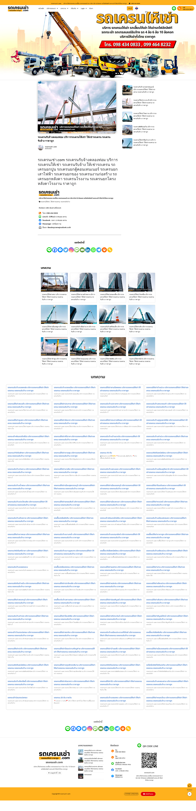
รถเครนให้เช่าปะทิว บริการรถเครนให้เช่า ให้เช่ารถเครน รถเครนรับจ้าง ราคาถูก (27, 650)
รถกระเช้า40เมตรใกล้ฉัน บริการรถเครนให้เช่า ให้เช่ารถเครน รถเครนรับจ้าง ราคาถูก (121, 519)
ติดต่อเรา (189, 790)
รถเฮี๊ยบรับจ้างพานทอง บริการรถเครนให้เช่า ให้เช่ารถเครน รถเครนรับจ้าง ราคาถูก (74, 601)
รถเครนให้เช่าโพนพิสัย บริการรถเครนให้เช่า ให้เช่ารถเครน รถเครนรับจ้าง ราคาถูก (74, 617)
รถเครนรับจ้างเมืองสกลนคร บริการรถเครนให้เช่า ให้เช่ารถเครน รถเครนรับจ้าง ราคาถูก (166, 519)
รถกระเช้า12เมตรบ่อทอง (17, 697)
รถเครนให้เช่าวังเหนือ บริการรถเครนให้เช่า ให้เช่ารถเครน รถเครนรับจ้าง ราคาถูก (141, 297)
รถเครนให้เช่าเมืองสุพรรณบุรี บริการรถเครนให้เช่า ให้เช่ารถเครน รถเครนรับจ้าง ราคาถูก (74, 487)
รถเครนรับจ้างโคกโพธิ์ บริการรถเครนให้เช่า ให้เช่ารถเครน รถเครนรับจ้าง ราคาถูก (28, 683)
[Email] (82, 249)
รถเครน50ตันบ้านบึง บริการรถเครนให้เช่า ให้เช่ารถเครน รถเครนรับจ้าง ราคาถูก (28, 585)
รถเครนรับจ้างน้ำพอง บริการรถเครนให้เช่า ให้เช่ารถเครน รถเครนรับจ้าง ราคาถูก (29, 487)
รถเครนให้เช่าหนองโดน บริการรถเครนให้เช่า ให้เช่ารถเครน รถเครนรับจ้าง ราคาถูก (166, 699)
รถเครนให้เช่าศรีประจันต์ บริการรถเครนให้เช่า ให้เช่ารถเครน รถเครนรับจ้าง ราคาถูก (121, 617)
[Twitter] (65, 249)
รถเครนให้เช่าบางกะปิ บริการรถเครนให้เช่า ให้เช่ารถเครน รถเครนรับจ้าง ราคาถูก (144, 102)
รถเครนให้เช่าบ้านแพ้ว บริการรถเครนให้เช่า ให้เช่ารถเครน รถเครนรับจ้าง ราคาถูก (120, 650)
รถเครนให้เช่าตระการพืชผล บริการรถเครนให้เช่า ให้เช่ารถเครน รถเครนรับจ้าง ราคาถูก (121, 422)
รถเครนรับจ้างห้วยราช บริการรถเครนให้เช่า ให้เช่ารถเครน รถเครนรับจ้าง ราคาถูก (28, 519)
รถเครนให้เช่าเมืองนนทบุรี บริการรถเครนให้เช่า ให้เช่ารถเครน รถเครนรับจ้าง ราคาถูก (120, 487)
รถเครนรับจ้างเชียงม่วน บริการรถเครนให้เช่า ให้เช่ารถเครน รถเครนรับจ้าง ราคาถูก (167, 552)
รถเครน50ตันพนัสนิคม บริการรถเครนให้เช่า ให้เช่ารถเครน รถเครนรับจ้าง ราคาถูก (28, 666)
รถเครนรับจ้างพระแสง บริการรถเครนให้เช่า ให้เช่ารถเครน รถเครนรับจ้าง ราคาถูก (120, 470)
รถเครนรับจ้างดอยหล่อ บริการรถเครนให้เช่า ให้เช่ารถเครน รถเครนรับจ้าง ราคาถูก (28, 389)
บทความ (63, 8)
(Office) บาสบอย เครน (123, 764)
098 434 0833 (188, 9)
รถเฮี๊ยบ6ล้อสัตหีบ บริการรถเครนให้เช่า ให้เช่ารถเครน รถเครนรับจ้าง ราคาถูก (73, 519)
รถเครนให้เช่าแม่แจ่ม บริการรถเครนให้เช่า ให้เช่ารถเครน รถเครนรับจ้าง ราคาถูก (120, 585)
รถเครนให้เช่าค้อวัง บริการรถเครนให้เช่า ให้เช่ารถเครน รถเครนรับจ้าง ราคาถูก (141, 361)
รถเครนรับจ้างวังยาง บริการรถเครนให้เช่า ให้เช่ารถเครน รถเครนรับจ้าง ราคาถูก (28, 470)
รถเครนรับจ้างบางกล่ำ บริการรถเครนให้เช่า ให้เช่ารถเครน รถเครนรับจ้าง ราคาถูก (74, 536)
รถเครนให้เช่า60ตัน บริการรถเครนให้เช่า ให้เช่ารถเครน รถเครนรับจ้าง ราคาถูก (112, 361)
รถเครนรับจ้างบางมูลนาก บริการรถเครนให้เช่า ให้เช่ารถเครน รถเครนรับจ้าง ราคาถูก (74, 552)
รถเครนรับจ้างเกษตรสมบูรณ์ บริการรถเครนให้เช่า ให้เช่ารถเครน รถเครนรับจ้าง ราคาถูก (144, 89)
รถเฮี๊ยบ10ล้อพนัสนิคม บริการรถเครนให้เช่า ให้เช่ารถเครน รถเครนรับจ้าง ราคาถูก (120, 552)
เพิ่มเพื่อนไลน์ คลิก (120, 763)
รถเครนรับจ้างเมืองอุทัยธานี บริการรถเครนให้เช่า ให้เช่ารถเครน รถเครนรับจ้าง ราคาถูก (167, 470)
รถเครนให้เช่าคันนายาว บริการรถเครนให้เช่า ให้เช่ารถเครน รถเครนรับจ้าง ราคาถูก (74, 683)
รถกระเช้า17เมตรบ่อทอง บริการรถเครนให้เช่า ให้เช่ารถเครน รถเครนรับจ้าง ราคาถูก (28, 634)
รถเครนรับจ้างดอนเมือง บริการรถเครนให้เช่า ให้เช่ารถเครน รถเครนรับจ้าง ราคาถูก (75, 389)
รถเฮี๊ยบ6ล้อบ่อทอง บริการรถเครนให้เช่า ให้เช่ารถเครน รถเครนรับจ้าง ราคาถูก (74, 568)
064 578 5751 (120, 758)
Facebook (118, 769)
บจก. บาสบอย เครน (122, 771)
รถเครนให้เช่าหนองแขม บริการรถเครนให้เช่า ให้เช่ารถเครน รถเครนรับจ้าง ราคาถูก (83, 361)
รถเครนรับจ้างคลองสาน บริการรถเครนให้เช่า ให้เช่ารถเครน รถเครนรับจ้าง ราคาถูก (167, 683)
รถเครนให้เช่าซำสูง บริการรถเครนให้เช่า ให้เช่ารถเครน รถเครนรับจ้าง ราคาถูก (54, 361)
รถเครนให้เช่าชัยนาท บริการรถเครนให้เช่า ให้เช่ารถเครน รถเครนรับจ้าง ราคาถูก (74, 422)
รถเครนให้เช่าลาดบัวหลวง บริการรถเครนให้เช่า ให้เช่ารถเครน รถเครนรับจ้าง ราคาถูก (83, 297)
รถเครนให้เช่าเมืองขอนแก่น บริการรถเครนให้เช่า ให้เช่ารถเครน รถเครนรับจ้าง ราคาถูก (167, 650)
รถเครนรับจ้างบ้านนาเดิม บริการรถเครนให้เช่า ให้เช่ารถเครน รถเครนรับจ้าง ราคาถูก (120, 438)
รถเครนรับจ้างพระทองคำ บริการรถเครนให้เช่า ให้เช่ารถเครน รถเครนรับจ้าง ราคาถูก (166, 405)
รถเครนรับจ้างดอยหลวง (18, 566)
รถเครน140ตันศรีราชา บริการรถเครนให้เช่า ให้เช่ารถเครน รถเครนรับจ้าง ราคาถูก (28, 552)
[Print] (104, 249)
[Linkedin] (87, 249)
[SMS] (76, 249)
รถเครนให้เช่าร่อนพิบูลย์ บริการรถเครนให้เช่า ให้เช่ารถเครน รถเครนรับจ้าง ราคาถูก (121, 601)
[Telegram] (98, 249)
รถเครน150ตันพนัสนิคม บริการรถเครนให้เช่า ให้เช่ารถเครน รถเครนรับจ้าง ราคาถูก (167, 454)
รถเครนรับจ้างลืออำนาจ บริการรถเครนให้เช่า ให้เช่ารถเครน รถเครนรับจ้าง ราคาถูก (83, 329)
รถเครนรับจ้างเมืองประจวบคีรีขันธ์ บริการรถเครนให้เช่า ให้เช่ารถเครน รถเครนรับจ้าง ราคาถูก (120, 634)
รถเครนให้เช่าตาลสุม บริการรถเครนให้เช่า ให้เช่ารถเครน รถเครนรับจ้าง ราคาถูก (74, 454)
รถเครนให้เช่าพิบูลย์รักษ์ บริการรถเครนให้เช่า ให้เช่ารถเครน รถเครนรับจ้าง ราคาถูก (167, 617)
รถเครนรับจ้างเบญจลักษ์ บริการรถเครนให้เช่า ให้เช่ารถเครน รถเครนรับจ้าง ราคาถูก (120, 536)
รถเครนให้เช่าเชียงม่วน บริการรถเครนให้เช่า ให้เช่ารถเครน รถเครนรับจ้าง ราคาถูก (166, 585)
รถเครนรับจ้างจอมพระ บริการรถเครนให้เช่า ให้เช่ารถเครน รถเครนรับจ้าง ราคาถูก (120, 699)
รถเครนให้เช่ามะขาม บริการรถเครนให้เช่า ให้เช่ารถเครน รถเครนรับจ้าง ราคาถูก (93, 752)
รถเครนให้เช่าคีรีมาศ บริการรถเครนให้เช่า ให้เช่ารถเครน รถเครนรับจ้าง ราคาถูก (74, 438)
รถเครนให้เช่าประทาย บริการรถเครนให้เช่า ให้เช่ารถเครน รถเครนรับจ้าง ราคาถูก (74, 405)
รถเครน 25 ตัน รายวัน (63, 697)
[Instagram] (71, 249)
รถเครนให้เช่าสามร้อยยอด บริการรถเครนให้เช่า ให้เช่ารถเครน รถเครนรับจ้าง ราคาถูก (120, 389)
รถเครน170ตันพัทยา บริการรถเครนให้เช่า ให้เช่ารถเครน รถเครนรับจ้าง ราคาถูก (28, 454)
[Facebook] (54, 249)
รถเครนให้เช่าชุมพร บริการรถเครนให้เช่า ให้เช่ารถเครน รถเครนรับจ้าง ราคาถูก (28, 422)
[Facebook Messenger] (60, 249)
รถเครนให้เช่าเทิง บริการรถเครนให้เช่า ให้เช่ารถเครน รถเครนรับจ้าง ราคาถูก (141, 329)
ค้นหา (91, 8)
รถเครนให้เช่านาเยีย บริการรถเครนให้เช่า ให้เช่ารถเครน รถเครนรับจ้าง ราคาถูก (74, 470)
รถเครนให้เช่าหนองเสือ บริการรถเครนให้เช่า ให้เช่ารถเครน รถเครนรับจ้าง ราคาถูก (112, 297)
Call (184, 7)
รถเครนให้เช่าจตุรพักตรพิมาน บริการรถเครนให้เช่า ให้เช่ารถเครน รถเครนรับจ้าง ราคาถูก (74, 666)
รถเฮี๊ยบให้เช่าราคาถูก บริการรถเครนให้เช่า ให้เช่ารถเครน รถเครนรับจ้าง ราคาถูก (167, 536)
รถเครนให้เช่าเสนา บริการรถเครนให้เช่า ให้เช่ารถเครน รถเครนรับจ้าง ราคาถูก (54, 297)
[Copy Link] (109, 249)
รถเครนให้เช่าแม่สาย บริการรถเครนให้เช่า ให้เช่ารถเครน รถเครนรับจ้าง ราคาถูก (120, 568)
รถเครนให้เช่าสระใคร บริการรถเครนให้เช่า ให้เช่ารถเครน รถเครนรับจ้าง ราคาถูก (74, 634)
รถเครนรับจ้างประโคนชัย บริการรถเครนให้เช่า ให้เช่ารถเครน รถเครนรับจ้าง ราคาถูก (27, 503)
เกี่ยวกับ (73, 8)
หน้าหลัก (41, 8)
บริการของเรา (51, 8)
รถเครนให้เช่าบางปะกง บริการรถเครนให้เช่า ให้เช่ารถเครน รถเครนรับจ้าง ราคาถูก (93, 768)
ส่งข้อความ (119, 777)
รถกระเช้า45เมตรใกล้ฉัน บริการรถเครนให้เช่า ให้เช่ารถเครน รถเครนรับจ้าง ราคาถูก (28, 438)
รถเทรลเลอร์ (87, 775)
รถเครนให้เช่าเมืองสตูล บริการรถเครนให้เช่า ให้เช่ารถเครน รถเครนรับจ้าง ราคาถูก (54, 329)
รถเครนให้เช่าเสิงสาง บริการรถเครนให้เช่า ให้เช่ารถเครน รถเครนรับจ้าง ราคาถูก (167, 601)
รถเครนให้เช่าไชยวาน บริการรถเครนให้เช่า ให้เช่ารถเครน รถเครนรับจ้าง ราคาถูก (144, 116)
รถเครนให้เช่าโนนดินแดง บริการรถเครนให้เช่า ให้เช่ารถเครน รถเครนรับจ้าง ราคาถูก (166, 487)
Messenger (118, 775)
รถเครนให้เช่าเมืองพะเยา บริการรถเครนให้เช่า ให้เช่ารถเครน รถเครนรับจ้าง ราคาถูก (121, 503)
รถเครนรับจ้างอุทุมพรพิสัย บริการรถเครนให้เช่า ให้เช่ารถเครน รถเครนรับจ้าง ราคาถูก (167, 422)
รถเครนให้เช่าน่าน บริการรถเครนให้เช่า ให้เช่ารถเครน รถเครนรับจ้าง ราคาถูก (165, 568)
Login (83, 8)
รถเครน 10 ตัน (106, 452)
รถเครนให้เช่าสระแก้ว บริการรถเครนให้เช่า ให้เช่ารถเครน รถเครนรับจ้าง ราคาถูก (28, 405)
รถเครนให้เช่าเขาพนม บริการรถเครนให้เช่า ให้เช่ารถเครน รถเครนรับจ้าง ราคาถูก (29, 536)
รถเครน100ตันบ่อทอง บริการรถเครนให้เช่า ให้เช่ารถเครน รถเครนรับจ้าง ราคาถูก (120, 666)
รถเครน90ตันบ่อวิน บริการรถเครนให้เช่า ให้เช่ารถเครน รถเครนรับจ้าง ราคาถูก (143, 129)
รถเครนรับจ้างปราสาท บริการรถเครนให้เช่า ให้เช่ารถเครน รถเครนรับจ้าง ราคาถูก (120, 405)
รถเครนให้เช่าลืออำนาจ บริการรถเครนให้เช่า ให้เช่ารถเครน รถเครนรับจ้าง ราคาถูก (144, 142)
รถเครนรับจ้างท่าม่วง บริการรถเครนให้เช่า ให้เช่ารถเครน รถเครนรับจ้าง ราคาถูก (167, 438)
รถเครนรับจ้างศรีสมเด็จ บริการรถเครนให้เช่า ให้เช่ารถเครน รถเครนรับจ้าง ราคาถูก (112, 329)
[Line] (49, 249)
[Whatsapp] (93, 249)
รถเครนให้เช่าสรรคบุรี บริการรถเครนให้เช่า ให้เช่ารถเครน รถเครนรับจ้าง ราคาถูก (28, 601)
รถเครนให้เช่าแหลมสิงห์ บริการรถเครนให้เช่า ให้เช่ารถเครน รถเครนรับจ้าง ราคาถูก (74, 503)
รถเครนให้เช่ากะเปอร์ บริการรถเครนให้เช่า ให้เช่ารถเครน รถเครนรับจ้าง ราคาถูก (166, 503)
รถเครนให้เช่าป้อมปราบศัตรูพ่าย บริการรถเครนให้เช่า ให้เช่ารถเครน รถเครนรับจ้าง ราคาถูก (74, 650)
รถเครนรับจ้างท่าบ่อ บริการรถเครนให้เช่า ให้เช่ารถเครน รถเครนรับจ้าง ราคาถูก (28, 617)
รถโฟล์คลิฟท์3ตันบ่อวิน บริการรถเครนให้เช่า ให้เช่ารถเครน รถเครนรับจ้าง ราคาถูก (166, 666)
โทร (116, 750)
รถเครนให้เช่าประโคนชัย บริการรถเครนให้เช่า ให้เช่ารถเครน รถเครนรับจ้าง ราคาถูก (74, 585)
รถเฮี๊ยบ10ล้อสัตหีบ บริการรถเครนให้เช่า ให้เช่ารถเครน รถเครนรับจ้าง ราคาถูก (166, 634)
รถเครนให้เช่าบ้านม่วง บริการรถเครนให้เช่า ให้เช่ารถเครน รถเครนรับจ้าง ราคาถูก (167, 389)
